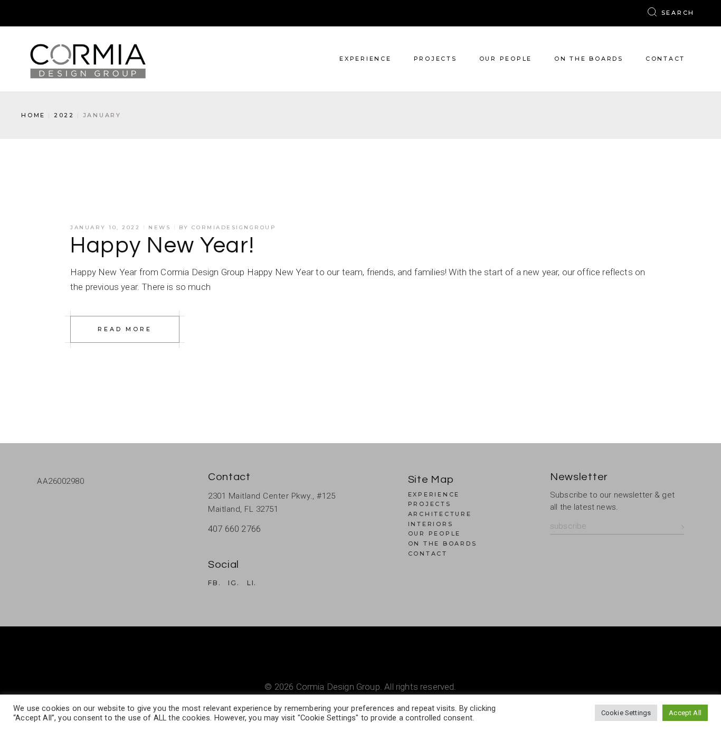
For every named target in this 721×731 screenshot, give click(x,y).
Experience (434, 494)
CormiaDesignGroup (234, 227)
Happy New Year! (162, 245)
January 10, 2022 (105, 227)
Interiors (430, 524)
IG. (233, 583)
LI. (252, 583)
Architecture (440, 514)
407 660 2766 (234, 528)
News (159, 227)
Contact (428, 553)
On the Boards (442, 543)
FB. (214, 583)
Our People (434, 533)
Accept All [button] (685, 713)
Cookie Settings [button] (626, 713)
